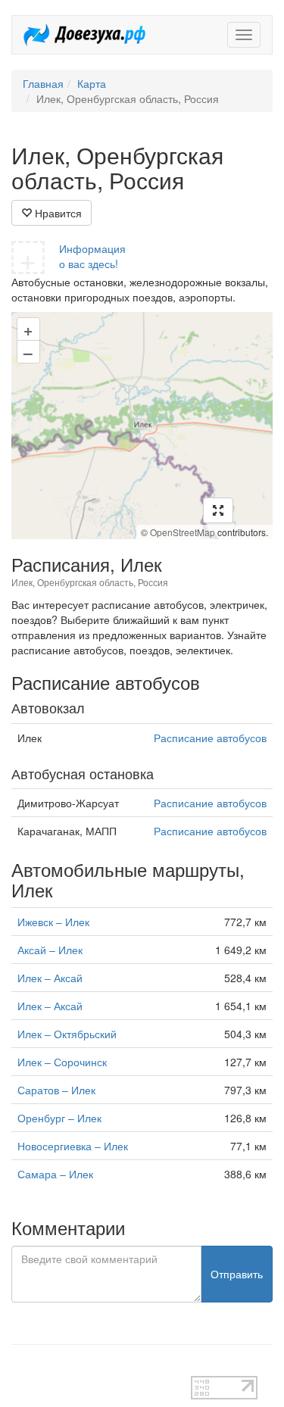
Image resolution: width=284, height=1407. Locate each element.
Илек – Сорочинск (62, 1061)
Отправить (237, 1273)
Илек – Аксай (50, 977)
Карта (91, 83)
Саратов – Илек (56, 1089)
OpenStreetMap (182, 532)
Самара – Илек (55, 1173)
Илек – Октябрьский (67, 1033)
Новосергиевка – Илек (72, 1145)
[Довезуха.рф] (84, 35)
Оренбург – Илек (59, 1117)
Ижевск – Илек (53, 921)
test (20, 1368)
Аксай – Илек (50, 949)
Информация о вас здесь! (92, 256)
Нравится (57, 212)
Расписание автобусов (210, 737)
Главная (43, 83)
